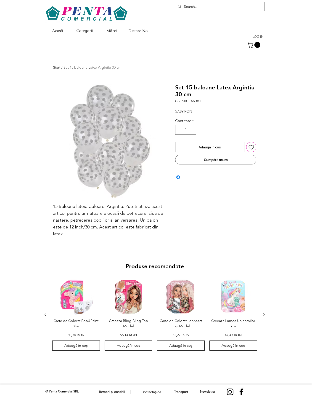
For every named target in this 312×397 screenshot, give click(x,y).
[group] (155, 315)
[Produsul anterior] (45, 314)
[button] (254, 45)
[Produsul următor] (264, 314)
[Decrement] (179, 129)
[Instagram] (230, 391)
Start (56, 67)
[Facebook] (241, 391)
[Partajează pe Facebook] (178, 177)
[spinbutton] (186, 129)
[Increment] (192, 129)
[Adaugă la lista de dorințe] (251, 147)
